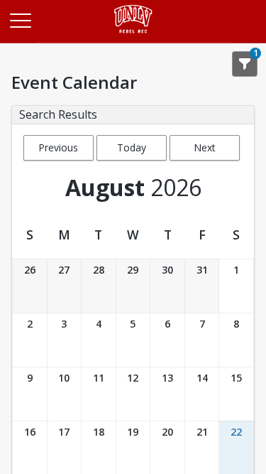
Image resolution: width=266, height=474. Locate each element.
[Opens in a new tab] (133, 38)
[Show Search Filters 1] (244, 64)
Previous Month (58, 151)
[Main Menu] (20, 20)
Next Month (204, 151)
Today (131, 147)
